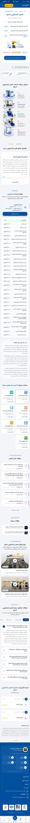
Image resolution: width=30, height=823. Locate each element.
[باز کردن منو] (2, 5)
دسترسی (27, 784)
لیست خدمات (24, 1)
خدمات (20, 11)
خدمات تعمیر (26, 777)
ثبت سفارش (14, 214)
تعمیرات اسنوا (11, 144)
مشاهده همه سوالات (16, 510)
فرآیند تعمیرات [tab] (18, 620)
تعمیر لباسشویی (18, 144)
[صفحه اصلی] (25, 5)
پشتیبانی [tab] (26, 620)
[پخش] (26, 699)
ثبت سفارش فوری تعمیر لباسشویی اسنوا (14, 58)
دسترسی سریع (25, 780)
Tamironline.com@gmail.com (19, 797)
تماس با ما (26, 788)
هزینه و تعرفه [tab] (9, 620)
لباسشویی (16, 11)
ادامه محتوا (16, 182)
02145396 (23, 794)
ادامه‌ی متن (16, 740)
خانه (24, 11)
